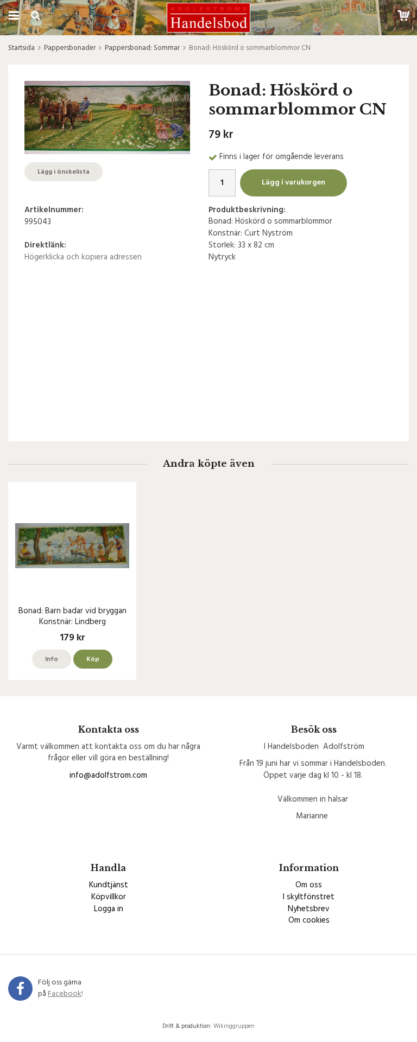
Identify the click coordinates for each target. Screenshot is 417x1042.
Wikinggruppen (234, 1026)
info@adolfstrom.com (108, 775)
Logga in (108, 909)
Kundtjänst (108, 885)
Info (51, 659)
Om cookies (309, 920)
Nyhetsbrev (309, 909)
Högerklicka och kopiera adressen (83, 257)
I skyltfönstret (308, 897)
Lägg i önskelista (63, 172)
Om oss (308, 885)
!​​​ (65, 994)
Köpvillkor (108, 897)
